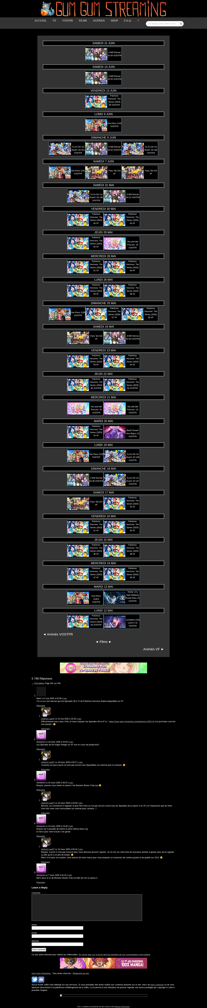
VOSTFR (67, 20)
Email (34, 933)
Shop (114, 20)
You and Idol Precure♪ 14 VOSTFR (132, 410)
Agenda (99, 20)
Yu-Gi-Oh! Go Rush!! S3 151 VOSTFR (78, 150)
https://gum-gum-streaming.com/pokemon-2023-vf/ (131, 721)
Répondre (40, 706)
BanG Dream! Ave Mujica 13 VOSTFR (132, 433)
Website (35, 941)
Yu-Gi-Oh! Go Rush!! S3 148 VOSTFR (132, 457)
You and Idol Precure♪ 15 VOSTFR (96, 410)
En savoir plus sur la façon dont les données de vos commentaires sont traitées (114, 954)
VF (54, 20)
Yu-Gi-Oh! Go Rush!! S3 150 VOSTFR (151, 150)
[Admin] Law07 (47, 719)
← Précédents (38, 683)
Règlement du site (81, 973)
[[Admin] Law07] (46, 716)
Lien (65, 698)
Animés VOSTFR (60, 634)
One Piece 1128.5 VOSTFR (96, 599)
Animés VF (151, 649)
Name (34, 925)
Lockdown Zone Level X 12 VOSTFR (133, 623)
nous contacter (157, 985)
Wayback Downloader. (122, 1007)
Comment (36, 893)
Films (83, 20)
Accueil (41, 20)
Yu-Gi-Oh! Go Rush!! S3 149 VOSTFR (96, 197)
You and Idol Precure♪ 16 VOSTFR (132, 244)
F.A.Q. (128, 20)
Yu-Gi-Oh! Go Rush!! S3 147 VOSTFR (132, 481)
